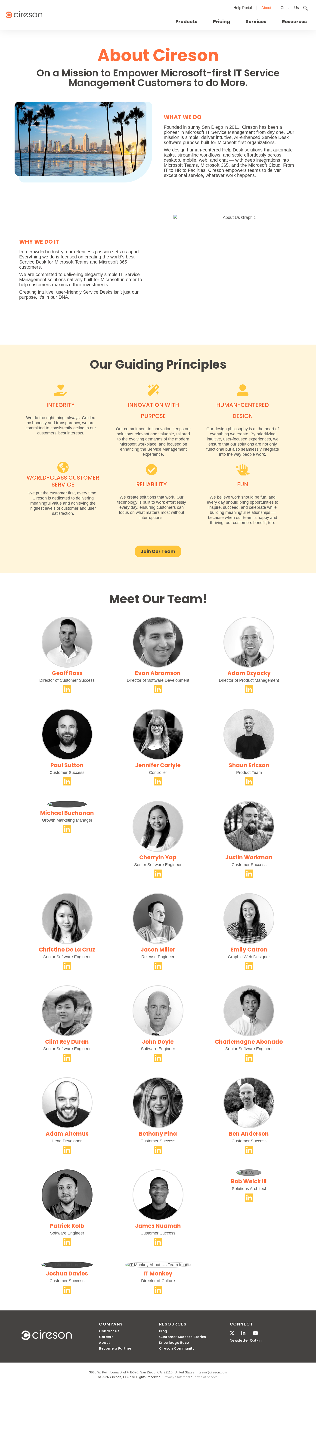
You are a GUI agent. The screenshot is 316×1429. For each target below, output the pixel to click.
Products (186, 21)
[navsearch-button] (305, 8)
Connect (241, 1324)
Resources (294, 21)
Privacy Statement (177, 1377)
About (266, 8)
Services (256, 21)
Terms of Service (205, 1377)
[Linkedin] (67, 689)
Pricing (221, 21)
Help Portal (242, 8)
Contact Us (290, 8)
